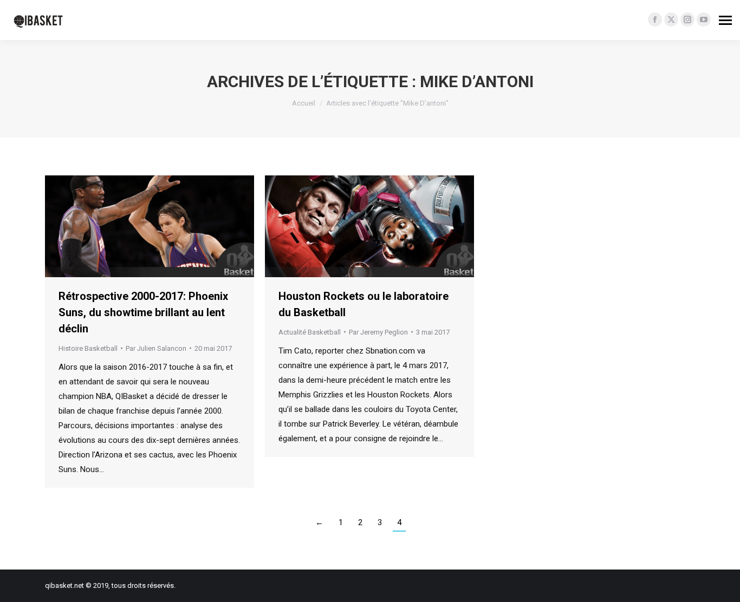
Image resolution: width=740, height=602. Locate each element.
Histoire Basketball (88, 348)
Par (156, 348)
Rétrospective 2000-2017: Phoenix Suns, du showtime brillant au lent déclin (143, 312)
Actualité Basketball (309, 332)
